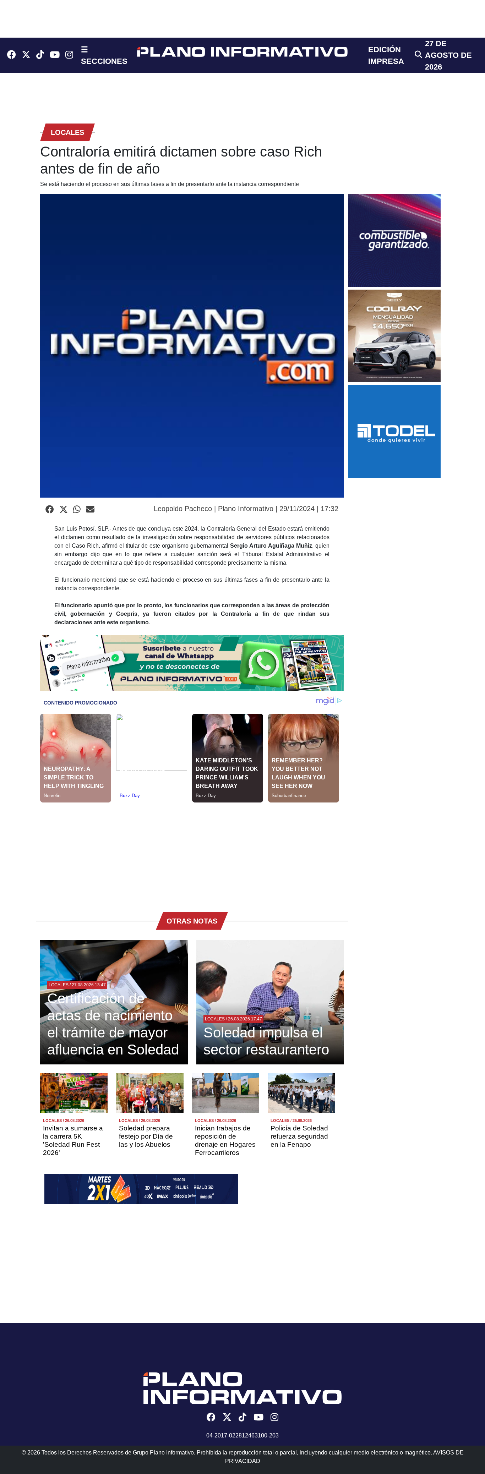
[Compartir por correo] (90, 509)
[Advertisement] (192, 852)
